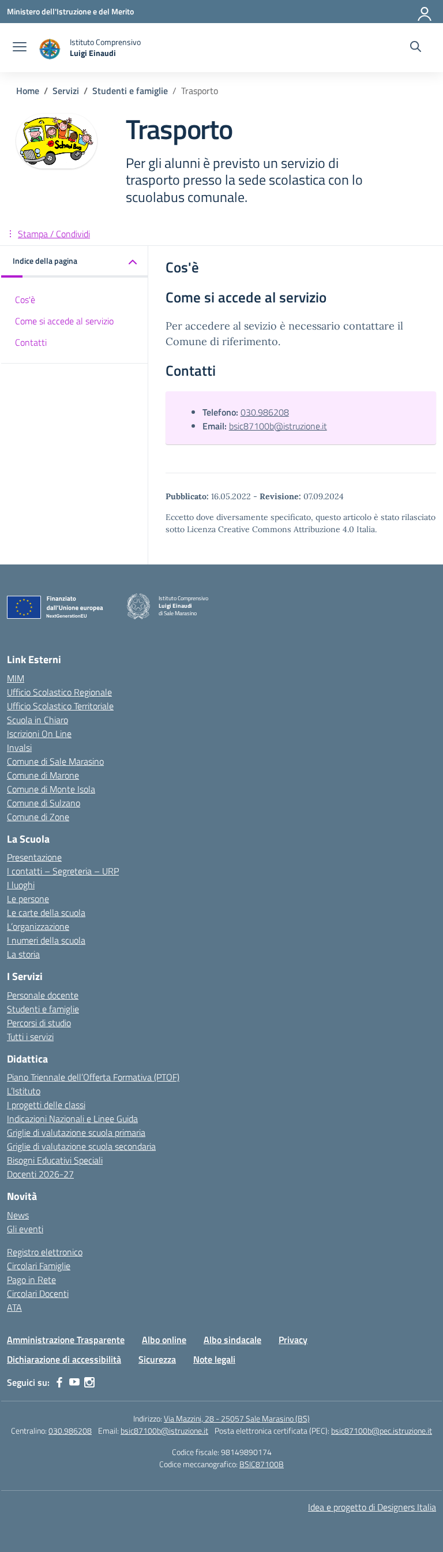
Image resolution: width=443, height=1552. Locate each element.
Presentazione (34, 857)
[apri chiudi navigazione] (20, 48)
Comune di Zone (38, 817)
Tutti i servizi (30, 1037)
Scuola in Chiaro (37, 720)
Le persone (28, 899)
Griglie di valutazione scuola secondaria (81, 1146)
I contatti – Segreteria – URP (63, 871)
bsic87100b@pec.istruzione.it (381, 1430)
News (18, 1215)
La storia (23, 954)
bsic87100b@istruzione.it (278, 426)
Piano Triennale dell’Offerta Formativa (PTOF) (93, 1077)
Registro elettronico (44, 1252)
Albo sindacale (232, 1340)
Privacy (293, 1340)
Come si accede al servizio (64, 321)
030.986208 (265, 412)
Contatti (31, 342)
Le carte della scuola (46, 912)
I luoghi (21, 885)
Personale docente (42, 995)
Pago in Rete (31, 1280)
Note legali (214, 1359)
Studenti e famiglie (43, 1009)
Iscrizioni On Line (39, 734)
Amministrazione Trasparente (66, 1340)
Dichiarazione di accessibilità (64, 1359)
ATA (14, 1307)
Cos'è (25, 299)
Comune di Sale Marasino (55, 761)
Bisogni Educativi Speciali (55, 1160)
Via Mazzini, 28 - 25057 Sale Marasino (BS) (237, 1418)
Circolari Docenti (38, 1293)
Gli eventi (25, 1229)
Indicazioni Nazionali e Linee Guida (72, 1118)
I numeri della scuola (46, 940)
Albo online (164, 1340)
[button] (74, 262)
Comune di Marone (43, 775)
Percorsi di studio (39, 1023)
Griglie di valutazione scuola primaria (76, 1132)
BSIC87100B (261, 1464)
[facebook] (59, 1382)
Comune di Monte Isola (51, 789)
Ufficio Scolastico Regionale (59, 692)
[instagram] (89, 1382)
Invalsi (19, 747)
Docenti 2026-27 (40, 1174)
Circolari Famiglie (38, 1266)
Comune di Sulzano (43, 803)
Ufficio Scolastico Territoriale (60, 706)
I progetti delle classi (46, 1105)
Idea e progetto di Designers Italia (372, 1507)
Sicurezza (157, 1359)
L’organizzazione (38, 926)
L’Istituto (23, 1091)
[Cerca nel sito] (416, 47)
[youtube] (74, 1382)
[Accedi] (425, 11)
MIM (15, 678)
